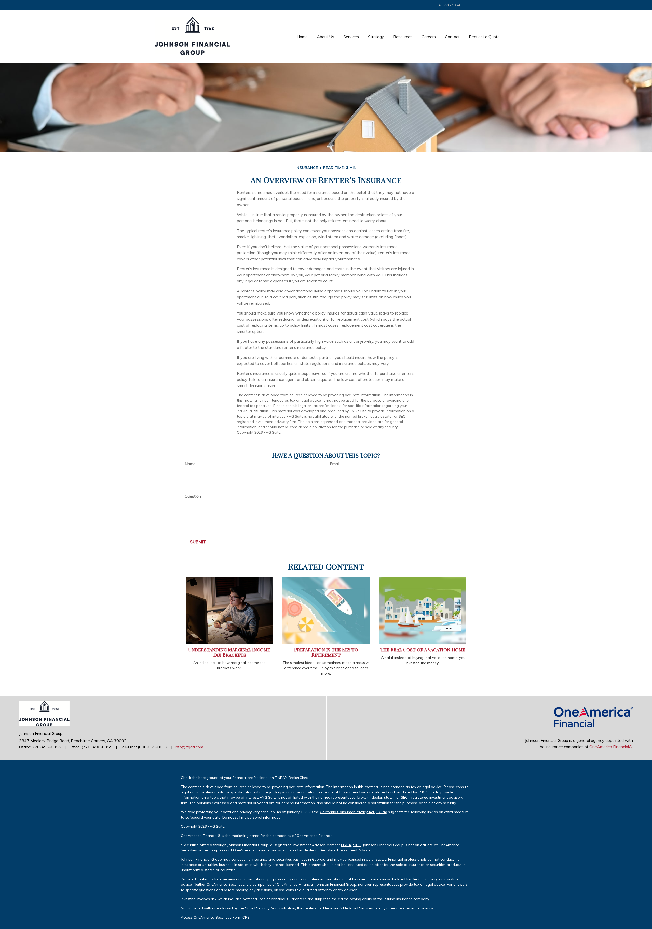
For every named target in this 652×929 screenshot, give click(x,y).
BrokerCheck (299, 777)
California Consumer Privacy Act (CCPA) (353, 812)
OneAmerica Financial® (610, 746)
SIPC (357, 844)
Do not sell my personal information (252, 817)
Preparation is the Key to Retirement (326, 652)
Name (190, 463)
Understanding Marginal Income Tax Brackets (229, 652)
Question (193, 496)
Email (334, 463)
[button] (325, 36)
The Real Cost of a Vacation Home (422, 649)
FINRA (346, 844)
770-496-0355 (455, 5)
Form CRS (241, 917)
